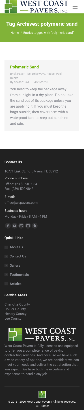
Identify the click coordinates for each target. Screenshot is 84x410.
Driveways (38, 73)
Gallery (15, 265)
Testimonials (19, 275)
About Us (16, 247)
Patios (51, 73)
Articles (16, 284)
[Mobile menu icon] (75, 6)
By (19, 82)
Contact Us (18, 256)
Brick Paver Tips (20, 73)
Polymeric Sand (24, 67)
